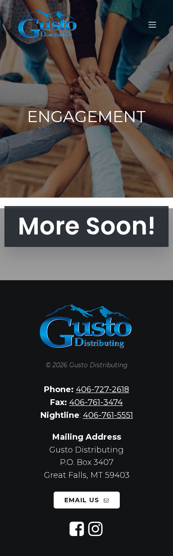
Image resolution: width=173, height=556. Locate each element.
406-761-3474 (96, 402)
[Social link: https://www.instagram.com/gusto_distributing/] (95, 529)
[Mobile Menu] (152, 24)
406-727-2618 (102, 389)
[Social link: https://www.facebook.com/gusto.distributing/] (77, 529)
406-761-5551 (108, 415)
